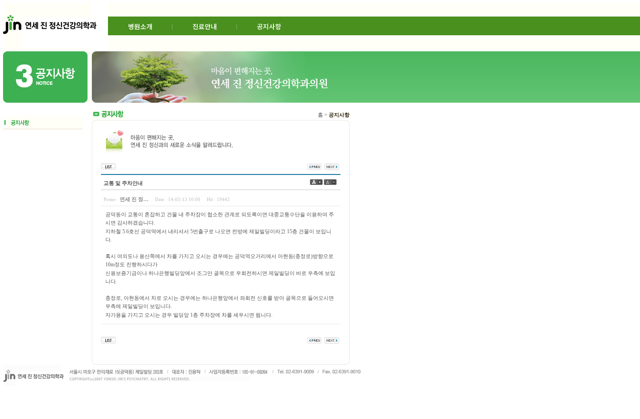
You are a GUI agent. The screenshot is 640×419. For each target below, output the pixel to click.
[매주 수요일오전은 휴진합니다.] (331, 166)
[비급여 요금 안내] (314, 166)
